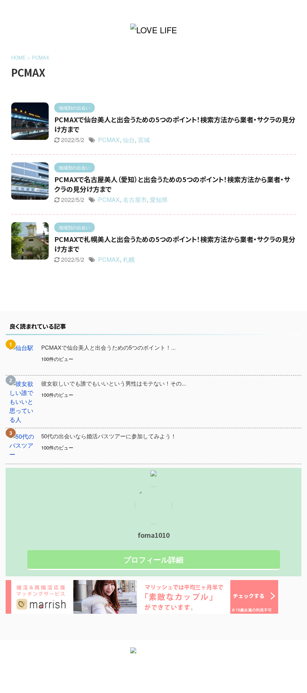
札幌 (129, 259)
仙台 (129, 139)
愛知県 (159, 199)
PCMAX (109, 139)
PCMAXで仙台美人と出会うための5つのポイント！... (108, 347)
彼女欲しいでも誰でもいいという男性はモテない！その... (113, 383)
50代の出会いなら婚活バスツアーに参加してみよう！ (108, 436)
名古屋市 (135, 199)
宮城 (144, 139)
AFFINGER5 (188, 682)
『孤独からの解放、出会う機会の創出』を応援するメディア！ (153, 669)
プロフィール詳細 (153, 559)
